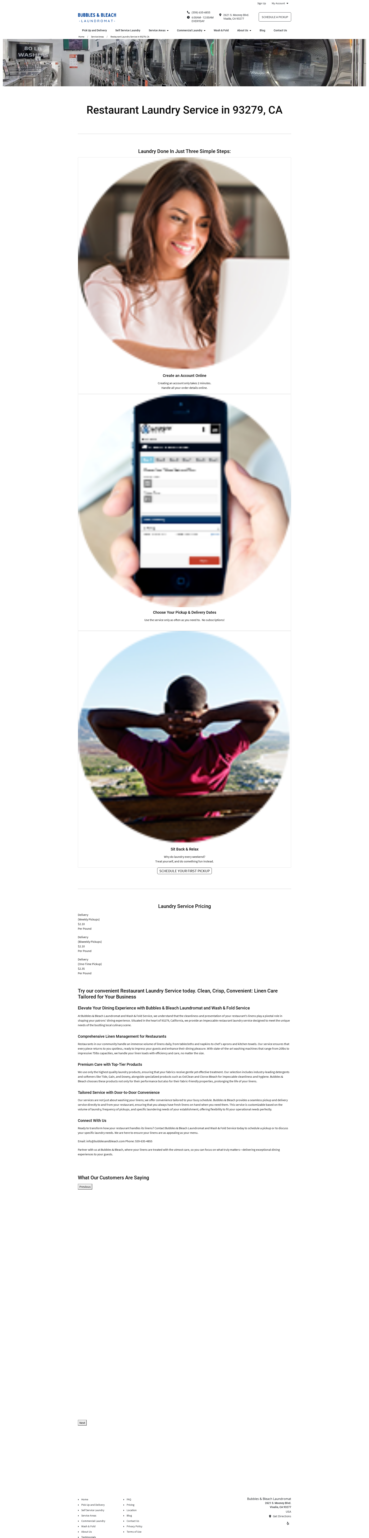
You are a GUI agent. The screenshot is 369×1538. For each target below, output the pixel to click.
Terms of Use (134, 1531)
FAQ (129, 1499)
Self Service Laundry (127, 30)
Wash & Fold (221, 30)
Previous (85, 1187)
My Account (278, 3)
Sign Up (261, 3)
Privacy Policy (134, 1526)
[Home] (97, 17)
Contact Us (280, 30)
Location (132, 1510)
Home (81, 36)
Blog (262, 30)
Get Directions (281, 1516)
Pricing (130, 1504)
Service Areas (157, 30)
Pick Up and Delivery (94, 30)
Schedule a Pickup (275, 17)
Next (82, 1423)
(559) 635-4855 (201, 12)
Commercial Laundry (189, 30)
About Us (242, 30)
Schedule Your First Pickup (184, 870)
